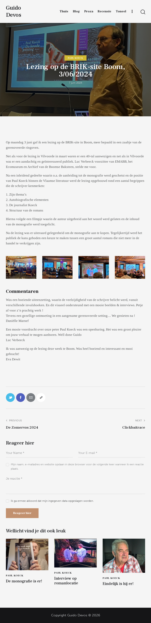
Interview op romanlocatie (66, 581)
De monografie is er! (24, 581)
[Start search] (142, 12)
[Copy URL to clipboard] (41, 397)
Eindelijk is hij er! (118, 583)
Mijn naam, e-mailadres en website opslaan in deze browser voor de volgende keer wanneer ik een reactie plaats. (77, 466)
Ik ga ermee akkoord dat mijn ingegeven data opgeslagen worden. (52, 501)
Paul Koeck (75, 57)
